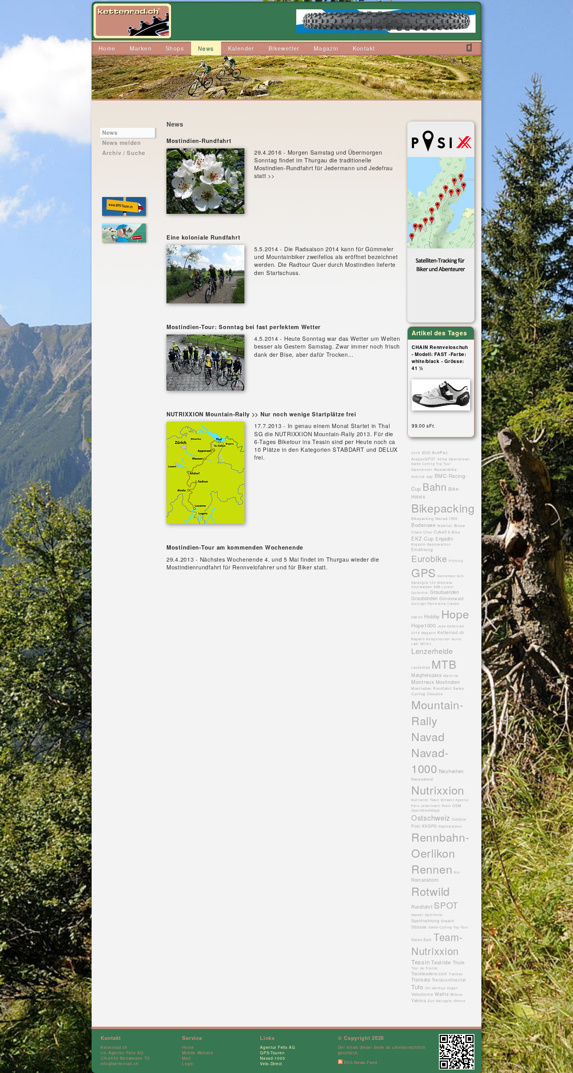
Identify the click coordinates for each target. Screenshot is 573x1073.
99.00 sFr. (423, 425)
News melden (121, 142)
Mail (186, 1058)
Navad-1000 (272, 1058)
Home (188, 1047)
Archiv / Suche (123, 153)
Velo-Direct (271, 1063)
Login (188, 1063)
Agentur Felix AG (277, 1047)
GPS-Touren (272, 1052)
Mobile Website (197, 1052)
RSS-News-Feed (360, 1062)
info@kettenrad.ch (119, 1063)
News (110, 132)
